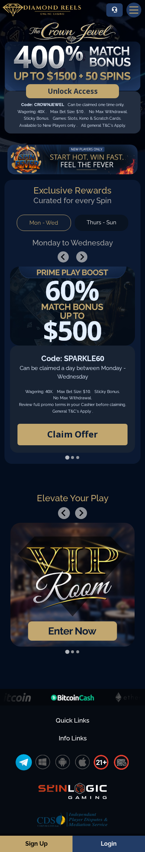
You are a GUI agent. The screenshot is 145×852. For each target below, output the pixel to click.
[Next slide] (81, 256)
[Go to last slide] (63, 256)
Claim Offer (72, 434)
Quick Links (72, 720)
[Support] (114, 10)
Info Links (73, 738)
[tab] (67, 457)
